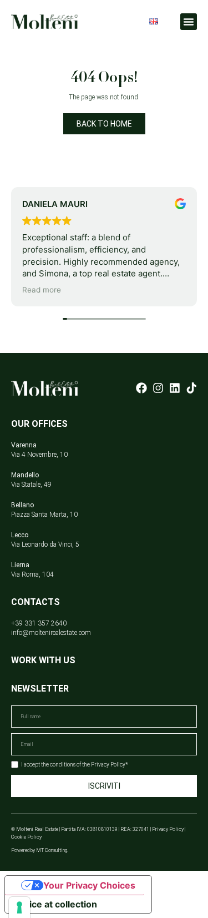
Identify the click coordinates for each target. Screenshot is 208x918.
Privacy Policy (168, 829)
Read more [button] (41, 289)
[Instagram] (158, 388)
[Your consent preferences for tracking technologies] (19, 907)
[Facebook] (141, 388)
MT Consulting (51, 850)
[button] (188, 21)
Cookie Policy (26, 837)
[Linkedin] (174, 388)
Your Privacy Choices (89, 885)
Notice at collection (55, 904)
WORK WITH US (43, 660)
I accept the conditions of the (74, 764)
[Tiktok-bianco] (191, 388)
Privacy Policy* (109, 764)
